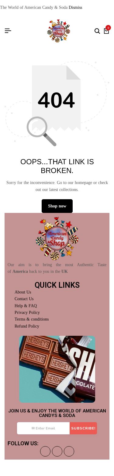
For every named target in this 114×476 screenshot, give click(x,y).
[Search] (97, 31)
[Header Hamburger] (8, 30)
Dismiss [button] (75, 7)
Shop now (57, 206)
